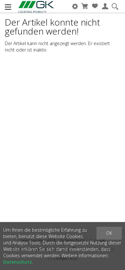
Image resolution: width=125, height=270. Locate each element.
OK (109, 233)
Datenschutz (17, 262)
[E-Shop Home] (31, 6)
